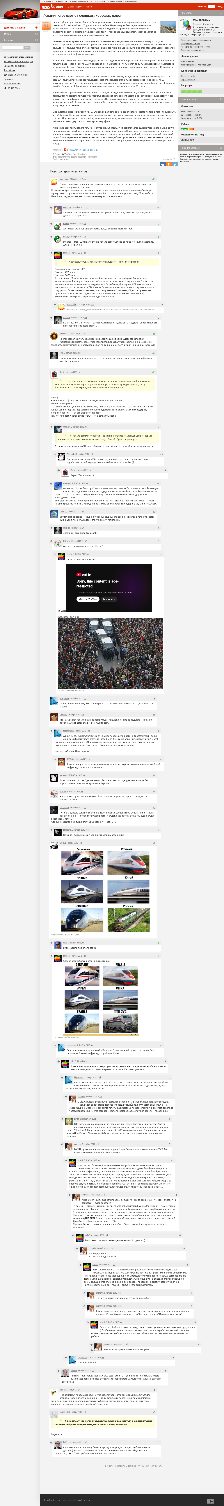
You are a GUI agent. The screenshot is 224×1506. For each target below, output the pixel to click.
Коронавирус (47, 1)
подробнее (184, 161)
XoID (62, 372)
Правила (8, 79)
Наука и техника (79, 1)
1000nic (63, 714)
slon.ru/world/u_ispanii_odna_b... (82, 149)
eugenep (67, 207)
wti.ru (62, 843)
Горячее (80, 6)
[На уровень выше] (51, 208)
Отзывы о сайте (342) (192, 134)
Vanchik (66, 317)
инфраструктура (62, 157)
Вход (220, 6)
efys (61, 353)
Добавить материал (14, 27)
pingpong (67, 830)
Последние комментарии (192, 50)
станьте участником (127, 1465)
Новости (62, 1)
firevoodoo (64, 333)
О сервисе (57, 1500)
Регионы (8, 40)
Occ (61, 1390)
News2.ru (48, 1500)
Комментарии (131, 1)
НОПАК (66, 541)
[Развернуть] (91, 1350)
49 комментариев (63, 159)
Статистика (208, 24)
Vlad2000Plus (70, 154)
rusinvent (67, 483)
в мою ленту (202, 6)
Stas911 (63, 511)
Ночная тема (13, 88)
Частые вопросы (12, 83)
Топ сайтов (9, 70)
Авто (59, 7)
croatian (66, 427)
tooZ (65, 942)
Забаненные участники (16, 74)
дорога (74, 157)
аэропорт (82, 157)
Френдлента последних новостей (195, 47)
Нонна (66, 223)
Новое (89, 6)
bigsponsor (64, 698)
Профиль (197, 24)
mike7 (65, 253)
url (85, 179)
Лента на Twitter (188, 76)
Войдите (109, 1465)
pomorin (81, 1096)
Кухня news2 (115, 1)
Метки (7, 34)
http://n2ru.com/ (188, 79)
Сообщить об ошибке (15, 65)
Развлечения (98, 1)
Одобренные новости (190, 43)
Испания (93, 157)
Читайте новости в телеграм (18, 61)
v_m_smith (64, 807)
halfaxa (74, 1370)
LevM (76, 1119)
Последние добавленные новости (196, 40)
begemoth (64, 1412)
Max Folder (64, 179)
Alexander (71, 454)
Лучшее (70, 6)
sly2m (65, 236)
